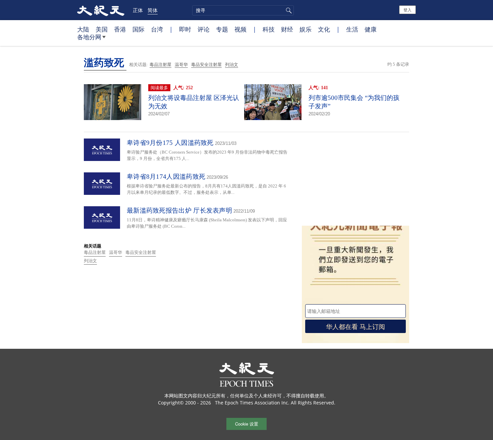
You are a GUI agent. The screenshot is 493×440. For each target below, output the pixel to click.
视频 (240, 29)
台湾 (157, 29)
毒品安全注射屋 (206, 64)
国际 (138, 29)
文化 (324, 29)
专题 (222, 29)
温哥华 (181, 64)
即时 (185, 29)
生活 (352, 29)
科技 (269, 29)
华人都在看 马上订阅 (355, 326)
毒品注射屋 (160, 64)
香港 (120, 29)
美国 (102, 29)
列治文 (231, 64)
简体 (153, 10)
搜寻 (288, 10)
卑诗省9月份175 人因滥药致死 (170, 142)
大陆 (83, 29)
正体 (138, 10)
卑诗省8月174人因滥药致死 (166, 176)
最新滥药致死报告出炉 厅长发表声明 (179, 210)
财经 (287, 29)
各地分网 (89, 37)
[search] (243, 10)
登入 (407, 9)
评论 (204, 29)
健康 (371, 29)
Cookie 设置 (246, 424)
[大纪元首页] (100, 10)
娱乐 (305, 29)
